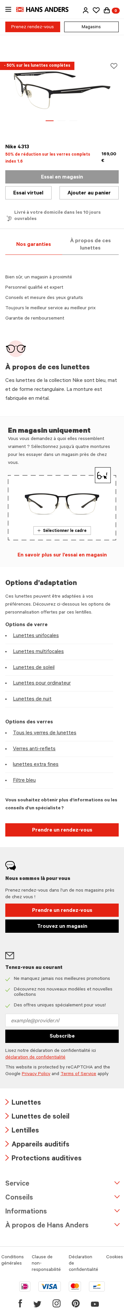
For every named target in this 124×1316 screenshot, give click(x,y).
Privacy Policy (36, 1074)
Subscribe (62, 1037)
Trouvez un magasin (62, 927)
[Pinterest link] (76, 1303)
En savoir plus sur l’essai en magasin (62, 555)
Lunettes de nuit (32, 699)
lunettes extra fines (36, 765)
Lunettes (23, 1103)
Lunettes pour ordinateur (42, 683)
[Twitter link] (37, 1303)
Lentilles (22, 1131)
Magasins (91, 27)
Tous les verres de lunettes (44, 733)
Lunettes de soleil (34, 668)
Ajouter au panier (89, 193)
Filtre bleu (24, 780)
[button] (86, 10)
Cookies (114, 1257)
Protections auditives (43, 1159)
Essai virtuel (28, 193)
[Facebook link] (20, 1303)
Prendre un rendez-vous (62, 831)
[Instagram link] (57, 1303)
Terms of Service (78, 1074)
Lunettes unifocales (36, 636)
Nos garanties (33, 245)
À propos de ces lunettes (90, 245)
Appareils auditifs (37, 1145)
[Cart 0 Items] (107, 10)
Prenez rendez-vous (32, 27)
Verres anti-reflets (34, 749)
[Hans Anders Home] (45, 9)
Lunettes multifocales (38, 652)
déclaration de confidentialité (35, 1057)
